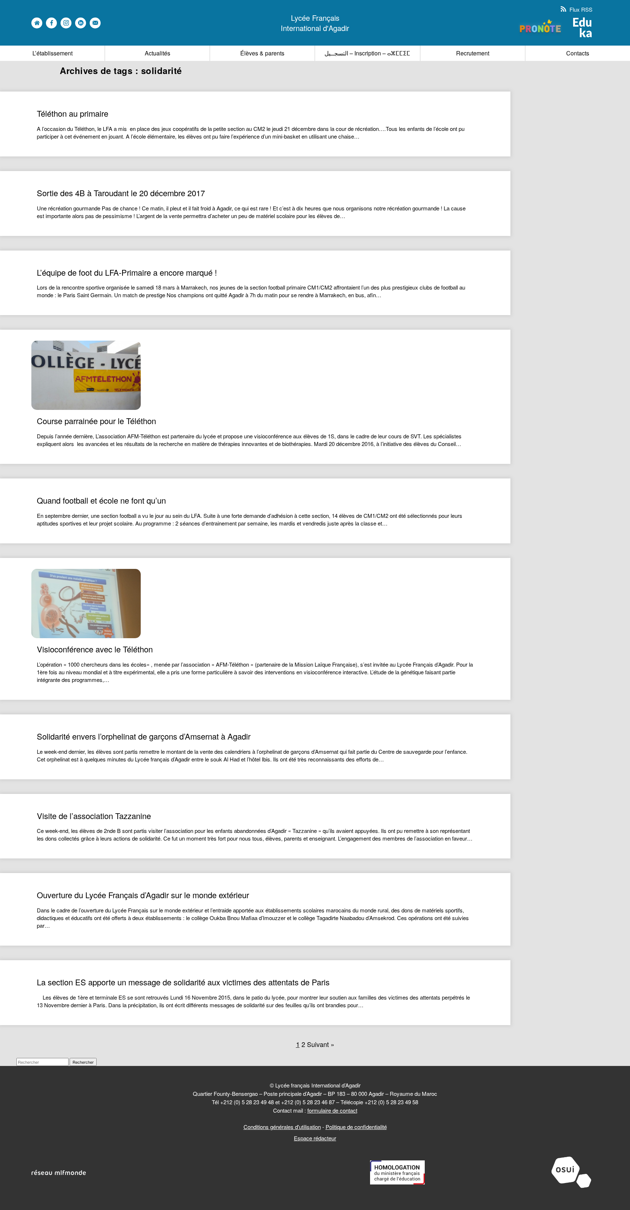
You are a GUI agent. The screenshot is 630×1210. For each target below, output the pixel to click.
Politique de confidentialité (356, 1127)
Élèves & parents (262, 53)
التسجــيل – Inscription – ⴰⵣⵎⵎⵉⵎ (367, 53)
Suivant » (320, 1044)
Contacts (577, 53)
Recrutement (472, 53)
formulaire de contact (332, 1110)
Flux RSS (580, 9)
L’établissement (52, 53)
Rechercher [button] (83, 1062)
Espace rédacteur (315, 1138)
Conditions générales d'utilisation (282, 1127)
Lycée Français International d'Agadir (315, 23)
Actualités (157, 53)
